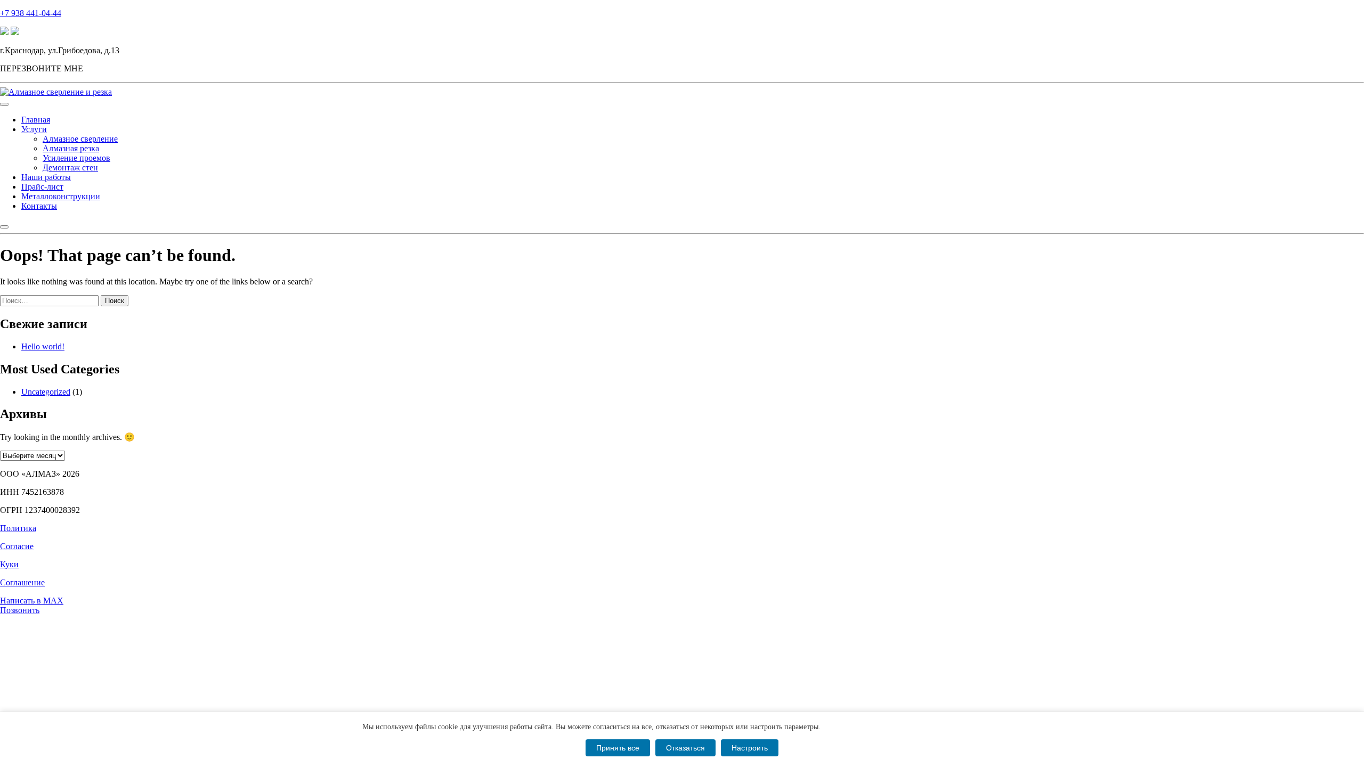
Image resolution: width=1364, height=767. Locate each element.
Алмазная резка (71, 148)
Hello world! (42, 346)
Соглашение (22, 582)
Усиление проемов (76, 157)
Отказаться (685, 748)
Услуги (34, 129)
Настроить (750, 748)
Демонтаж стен (70, 167)
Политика (18, 528)
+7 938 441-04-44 (30, 13)
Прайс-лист (42, 186)
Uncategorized (45, 391)
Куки (9, 564)
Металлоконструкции (60, 196)
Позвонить (19, 610)
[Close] (4, 227)
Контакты (39, 205)
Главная (35, 119)
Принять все (617, 748)
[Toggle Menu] (4, 104)
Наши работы (46, 177)
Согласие (17, 546)
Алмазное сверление (80, 138)
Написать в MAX (31, 600)
